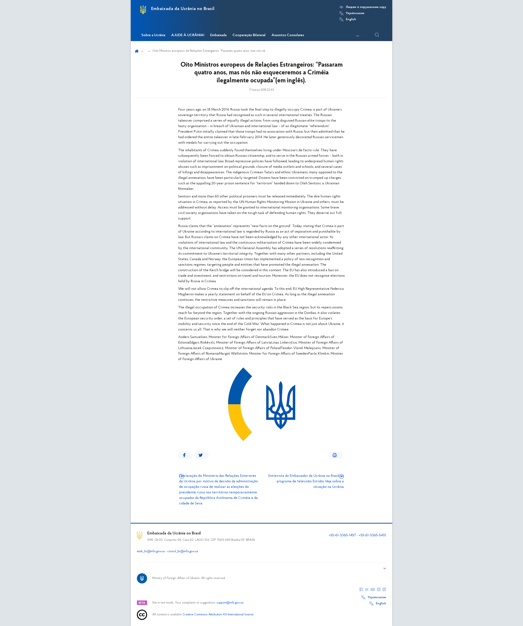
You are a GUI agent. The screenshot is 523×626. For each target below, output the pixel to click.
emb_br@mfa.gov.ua (151, 551)
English (351, 19)
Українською (355, 13)
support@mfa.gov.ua (230, 602)
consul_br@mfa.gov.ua (182, 551)
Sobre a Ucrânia (153, 35)
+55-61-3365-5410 (372, 535)
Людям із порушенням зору (366, 7)
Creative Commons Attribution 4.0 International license (218, 614)
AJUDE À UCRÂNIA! (187, 35)
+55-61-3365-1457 (342, 535)
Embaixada (218, 35)
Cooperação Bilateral (249, 35)
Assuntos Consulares (288, 35)
